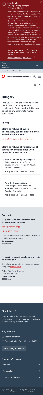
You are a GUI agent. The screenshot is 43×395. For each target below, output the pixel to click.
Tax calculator (8, 371)
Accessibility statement (31, 391)
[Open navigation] (39, 76)
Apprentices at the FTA (14, 336)
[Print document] (35, 84)
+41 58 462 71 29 (9, 231)
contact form (15, 266)
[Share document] (40, 84)
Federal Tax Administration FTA (19, 77)
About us (6, 364)
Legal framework (13, 391)
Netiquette (23, 390)
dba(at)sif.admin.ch (10, 227)
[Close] (41, 2)
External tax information (13, 377)
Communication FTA (13, 341)
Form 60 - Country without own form (17, 139)
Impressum (5, 390)
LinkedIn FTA (32, 341)
